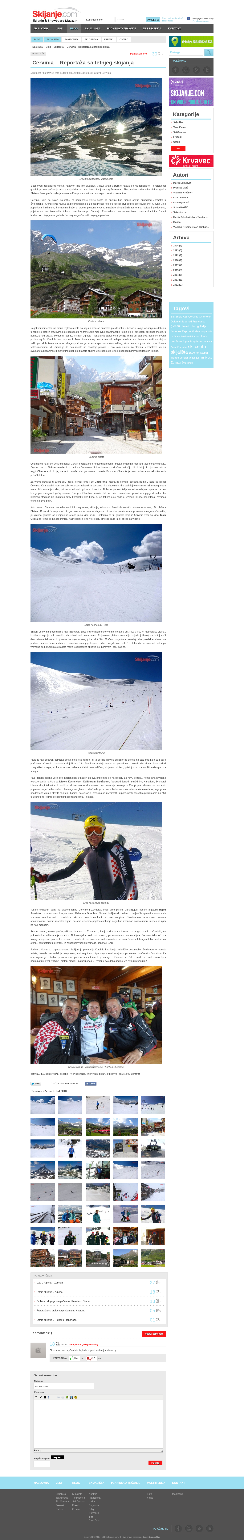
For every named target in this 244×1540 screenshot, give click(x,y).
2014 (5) (177, 275)
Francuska (199, 321)
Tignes (175, 357)
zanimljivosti (204, 357)
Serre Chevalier (179, 347)
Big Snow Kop (179, 316)
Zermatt (135, 1074)
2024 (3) (177, 245)
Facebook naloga (201, 21)
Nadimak (38, 1381)
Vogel (192, 357)
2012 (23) (178, 284)
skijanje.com (56, 14)
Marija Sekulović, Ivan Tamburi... (190, 217)
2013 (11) (178, 280)
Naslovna (37, 47)
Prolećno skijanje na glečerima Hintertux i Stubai (63, 1301)
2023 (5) (177, 250)
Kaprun (186, 331)
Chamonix (205, 316)
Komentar (39, 1392)
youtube (186, 70)
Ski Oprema (179, 132)
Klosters (196, 331)
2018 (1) (177, 260)
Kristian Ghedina (96, 1074)
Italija (203, 326)
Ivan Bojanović (181, 202)
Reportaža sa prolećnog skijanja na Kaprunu (60, 1310)
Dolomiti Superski (181, 321)
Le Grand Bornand (190, 336)
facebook (175, 70)
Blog (48, 47)
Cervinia (35, 1074)
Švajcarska (187, 363)
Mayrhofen (196, 341)
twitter (207, 70)
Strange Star (154, 1537)
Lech (204, 336)
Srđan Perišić (180, 207)
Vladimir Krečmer (183, 192)
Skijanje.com (180, 212)
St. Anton (194, 352)
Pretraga (209, 52)
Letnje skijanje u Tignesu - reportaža (56, 1319)
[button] (36, 1397)
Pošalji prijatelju (68, 1083)
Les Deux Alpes (180, 341)
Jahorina (176, 331)
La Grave (175, 336)
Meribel (208, 341)
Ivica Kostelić (77, 1074)
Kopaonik (206, 331)
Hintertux (186, 326)
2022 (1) (177, 255)
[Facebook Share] (90, 1084)
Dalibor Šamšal (49, 1074)
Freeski (177, 137)
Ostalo (176, 142)
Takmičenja (179, 127)
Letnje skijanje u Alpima (49, 1292)
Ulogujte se (153, 19)
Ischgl (195, 326)
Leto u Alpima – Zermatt (49, 1282)
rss (196, 70)
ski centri (112, 1074)
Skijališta (59, 47)
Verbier (184, 357)
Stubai (204, 352)
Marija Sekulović (182, 183)
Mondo (177, 222)
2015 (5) (177, 270)
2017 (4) (177, 265)
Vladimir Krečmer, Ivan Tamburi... (191, 227)
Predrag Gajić (180, 187)
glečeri (64, 1074)
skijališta (124, 1074)
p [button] (40, 1450)
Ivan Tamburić (181, 197)
